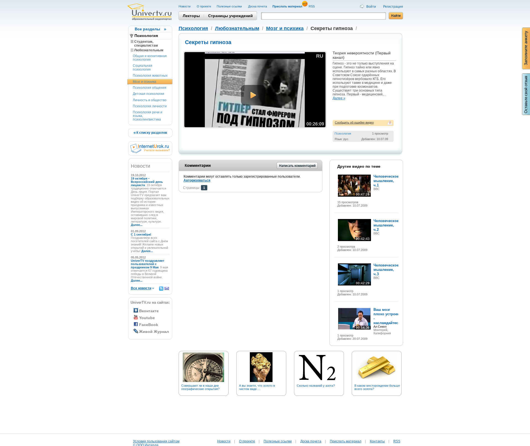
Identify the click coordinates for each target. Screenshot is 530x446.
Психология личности (150, 106)
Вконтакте (149, 311)
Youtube (147, 318)
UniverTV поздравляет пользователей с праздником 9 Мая (147, 264)
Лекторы (191, 16)
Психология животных (150, 76)
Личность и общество (149, 100)
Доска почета (257, 6)
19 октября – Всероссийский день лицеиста (147, 182)
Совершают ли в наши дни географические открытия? (200, 387)
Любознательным (148, 50)
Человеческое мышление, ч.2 (386, 225)
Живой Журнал (154, 331)
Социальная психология (142, 67)
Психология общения (149, 88)
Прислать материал (345, 441)
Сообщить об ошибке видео (354, 122)
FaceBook (148, 324)
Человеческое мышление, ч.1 (386, 180)
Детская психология (148, 94)
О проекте (204, 6)
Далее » (339, 98)
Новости (185, 6)
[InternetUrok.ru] (150, 152)
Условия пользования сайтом (156, 441)
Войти (371, 7)
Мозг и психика (144, 82)
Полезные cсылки (230, 6)
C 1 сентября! (141, 234)
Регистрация (393, 7)
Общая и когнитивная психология (150, 58)
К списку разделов (151, 133)
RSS (312, 6)
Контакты (377, 441)
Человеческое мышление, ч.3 (386, 269)
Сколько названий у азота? (316, 385)
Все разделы (147, 29)
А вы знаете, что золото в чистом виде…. (257, 387)
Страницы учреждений (230, 16)
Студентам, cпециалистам (144, 43)
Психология (146, 35)
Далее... (136, 224)
